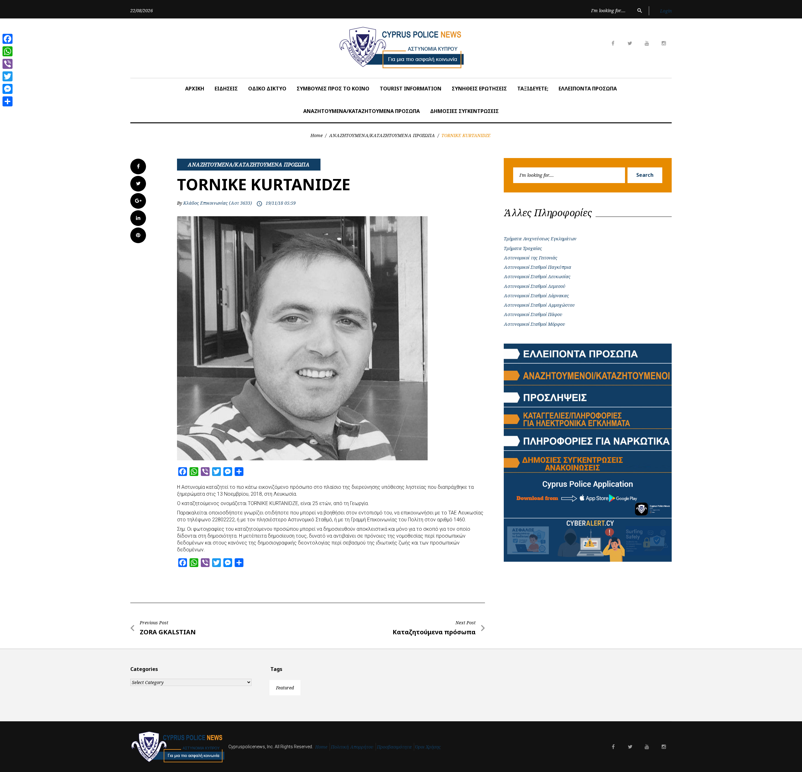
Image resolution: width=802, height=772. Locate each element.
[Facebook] (7, 39)
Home (316, 135)
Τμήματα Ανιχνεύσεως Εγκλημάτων (540, 239)
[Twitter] (7, 76)
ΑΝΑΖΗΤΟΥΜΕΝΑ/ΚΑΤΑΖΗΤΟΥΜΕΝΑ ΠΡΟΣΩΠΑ (361, 111)
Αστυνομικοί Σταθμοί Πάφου (533, 314)
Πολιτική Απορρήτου (352, 747)
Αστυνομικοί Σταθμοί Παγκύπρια (537, 267)
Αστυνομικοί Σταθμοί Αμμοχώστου (539, 305)
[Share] (7, 101)
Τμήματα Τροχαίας (523, 248)
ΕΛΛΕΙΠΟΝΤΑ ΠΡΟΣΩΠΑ (588, 88)
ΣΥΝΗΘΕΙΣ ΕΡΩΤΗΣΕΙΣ (479, 88)
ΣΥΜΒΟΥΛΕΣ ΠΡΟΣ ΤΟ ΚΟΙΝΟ (333, 88)
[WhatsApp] (7, 51)
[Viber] (7, 64)
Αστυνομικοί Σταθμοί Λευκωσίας (537, 276)
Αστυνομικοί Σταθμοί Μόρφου (534, 324)
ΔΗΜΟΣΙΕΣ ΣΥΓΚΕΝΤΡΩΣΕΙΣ (464, 111)
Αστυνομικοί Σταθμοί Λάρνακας (536, 296)
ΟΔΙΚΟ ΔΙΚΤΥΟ (267, 88)
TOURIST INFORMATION (410, 88)
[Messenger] (7, 89)
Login (666, 11)
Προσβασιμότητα (394, 747)
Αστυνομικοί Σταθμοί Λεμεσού (534, 286)
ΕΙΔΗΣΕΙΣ (226, 88)
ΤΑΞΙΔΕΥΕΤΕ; (532, 88)
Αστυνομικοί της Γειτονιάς (530, 258)
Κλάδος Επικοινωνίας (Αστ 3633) (217, 203)
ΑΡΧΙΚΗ (194, 88)
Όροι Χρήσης (428, 747)
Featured (285, 688)
